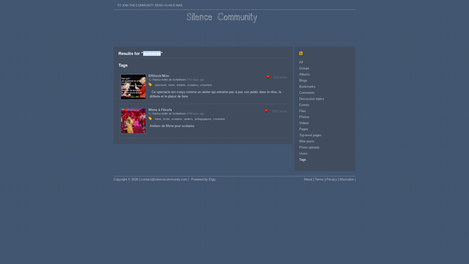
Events (304, 105)
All (301, 62)
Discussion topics (311, 99)
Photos (304, 117)
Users (303, 153)
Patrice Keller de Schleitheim (169, 79)
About (308, 179)
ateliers (188, 118)
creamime (206, 85)
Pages (303, 129)
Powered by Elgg (203, 179)
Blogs (303, 80)
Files (302, 111)
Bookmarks (307, 86)
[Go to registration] (150, 2)
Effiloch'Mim (159, 76)
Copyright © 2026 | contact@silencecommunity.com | (151, 179)
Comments (307, 93)
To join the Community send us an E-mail (150, 5)
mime (171, 85)
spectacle (160, 85)
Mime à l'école (160, 110)
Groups (304, 68)
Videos (304, 123)
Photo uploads (309, 147)
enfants (181, 85)
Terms (319, 179)
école (166, 118)
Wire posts (306, 141)
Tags (302, 159)
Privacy (331, 179)
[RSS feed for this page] (302, 53)
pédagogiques (203, 118)
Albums (304, 74)
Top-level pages (310, 135)
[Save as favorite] (268, 77)
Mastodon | (347, 179)
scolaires (192, 85)
